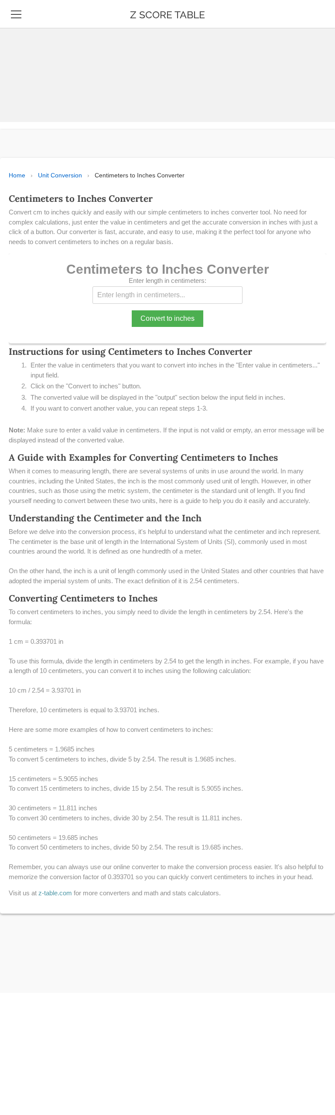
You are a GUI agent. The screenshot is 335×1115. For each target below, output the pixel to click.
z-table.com (55, 893)
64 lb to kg (29, 1063)
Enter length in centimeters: (167, 280)
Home (17, 175)
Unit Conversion (60, 175)
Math (20, 82)
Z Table (24, 42)
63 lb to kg (29, 1043)
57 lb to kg (29, 943)
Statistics (29, 62)
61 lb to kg (29, 1003)
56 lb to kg (29, 923)
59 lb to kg (29, 983)
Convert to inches (167, 318)
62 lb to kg (29, 1023)
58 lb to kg (29, 963)
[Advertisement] (164, 61)
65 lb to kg (29, 1083)
